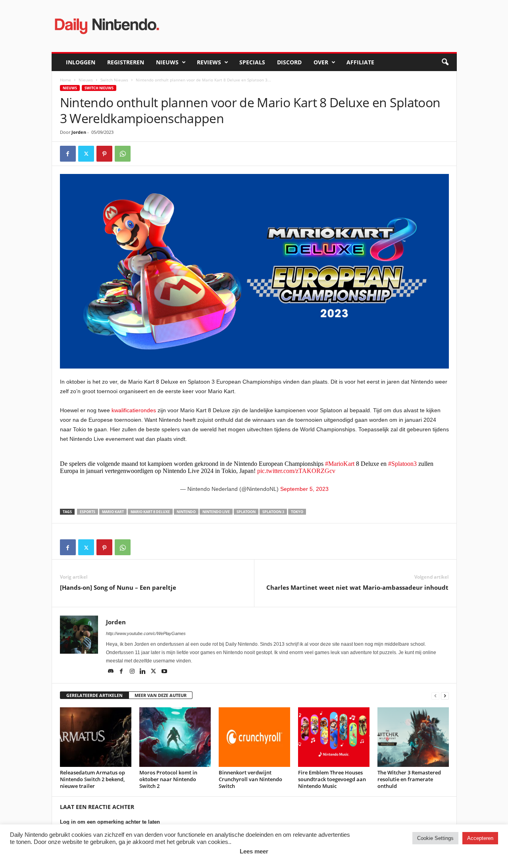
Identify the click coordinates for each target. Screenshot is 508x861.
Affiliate (360, 62)
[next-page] (445, 695)
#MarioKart (339, 463)
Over (321, 62)
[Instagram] (132, 672)
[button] (445, 62)
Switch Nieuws (114, 80)
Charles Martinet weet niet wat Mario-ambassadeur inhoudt (357, 587)
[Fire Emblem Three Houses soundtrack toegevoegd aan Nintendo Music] (333, 737)
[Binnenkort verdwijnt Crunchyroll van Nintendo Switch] (254, 737)
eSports (87, 511)
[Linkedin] (143, 672)
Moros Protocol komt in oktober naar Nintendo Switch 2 (168, 779)
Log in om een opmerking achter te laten (110, 822)
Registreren (125, 62)
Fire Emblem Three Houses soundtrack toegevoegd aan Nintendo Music (332, 779)
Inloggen (80, 62)
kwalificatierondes (134, 410)
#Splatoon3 (402, 463)
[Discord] (111, 672)
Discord (289, 62)
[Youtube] (164, 672)
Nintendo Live (216, 511)
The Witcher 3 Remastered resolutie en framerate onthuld (409, 779)
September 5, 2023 (304, 489)
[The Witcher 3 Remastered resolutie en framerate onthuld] (413, 737)
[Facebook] (68, 154)
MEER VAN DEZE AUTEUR (161, 695)
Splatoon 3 (273, 511)
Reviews (209, 62)
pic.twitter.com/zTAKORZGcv (296, 470)
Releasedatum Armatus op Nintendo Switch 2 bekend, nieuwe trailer (92, 779)
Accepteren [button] (480, 838)
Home (65, 80)
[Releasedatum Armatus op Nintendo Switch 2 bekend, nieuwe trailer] (95, 737)
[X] (86, 154)
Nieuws (167, 62)
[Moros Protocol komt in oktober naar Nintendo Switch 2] (175, 737)
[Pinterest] (104, 154)
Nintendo (186, 511)
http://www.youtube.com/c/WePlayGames (146, 633)
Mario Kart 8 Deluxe (150, 511)
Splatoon (246, 511)
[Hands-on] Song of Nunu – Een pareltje (118, 587)
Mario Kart (113, 511)
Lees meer (254, 851)
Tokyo (297, 511)
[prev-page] (435, 695)
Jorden (78, 132)
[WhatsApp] (123, 154)
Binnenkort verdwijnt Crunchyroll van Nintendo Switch (250, 779)
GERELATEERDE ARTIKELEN (94, 695)
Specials (252, 62)
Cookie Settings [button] (435, 838)
